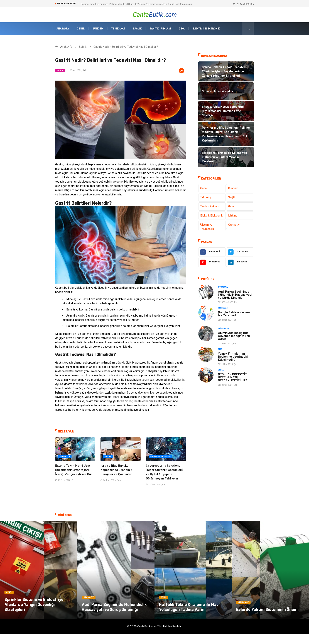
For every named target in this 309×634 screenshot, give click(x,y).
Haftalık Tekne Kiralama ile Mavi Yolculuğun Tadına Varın (189, 607)
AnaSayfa (63, 28)
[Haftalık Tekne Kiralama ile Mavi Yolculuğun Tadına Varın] (193, 570)
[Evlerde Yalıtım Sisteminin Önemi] (270, 570)
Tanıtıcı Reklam (160, 28)
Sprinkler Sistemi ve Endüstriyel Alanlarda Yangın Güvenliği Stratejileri (34, 604)
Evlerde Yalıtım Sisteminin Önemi (267, 609)
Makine (232, 215)
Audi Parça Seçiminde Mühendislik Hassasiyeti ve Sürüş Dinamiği (235, 294)
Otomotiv (234, 224)
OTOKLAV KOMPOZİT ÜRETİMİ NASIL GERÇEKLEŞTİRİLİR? (232, 377)
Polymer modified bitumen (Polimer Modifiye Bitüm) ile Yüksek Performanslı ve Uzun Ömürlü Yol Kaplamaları (136, 4)
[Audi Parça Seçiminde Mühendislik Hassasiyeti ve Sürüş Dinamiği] (115, 570)
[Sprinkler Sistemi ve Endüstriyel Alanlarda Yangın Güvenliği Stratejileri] (38, 570)
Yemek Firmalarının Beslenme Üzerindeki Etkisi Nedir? (233, 356)
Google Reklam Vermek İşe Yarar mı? (234, 313)
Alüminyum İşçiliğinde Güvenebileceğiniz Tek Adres (234, 336)
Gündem (97, 28)
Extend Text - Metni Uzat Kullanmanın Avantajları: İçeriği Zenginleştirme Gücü (74, 469)
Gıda (182, 28)
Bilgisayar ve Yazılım (160, 457)
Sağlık (137, 28)
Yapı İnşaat (243, 602)
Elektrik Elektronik (206, 28)
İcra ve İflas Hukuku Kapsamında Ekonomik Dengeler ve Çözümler (116, 469)
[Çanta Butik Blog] (154, 14)
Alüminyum (223, 328)
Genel (81, 28)
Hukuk (108, 457)
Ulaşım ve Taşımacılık (207, 227)
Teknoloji (118, 28)
